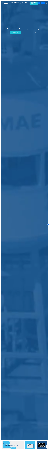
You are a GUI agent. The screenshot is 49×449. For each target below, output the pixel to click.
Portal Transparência (15, 2)
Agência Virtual (21, 3)
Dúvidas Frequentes (26, 3)
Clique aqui (36, 32)
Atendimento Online (34, 3)
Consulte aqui (16, 32)
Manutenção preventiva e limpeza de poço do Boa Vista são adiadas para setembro (16, 443)
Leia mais (13, 447)
